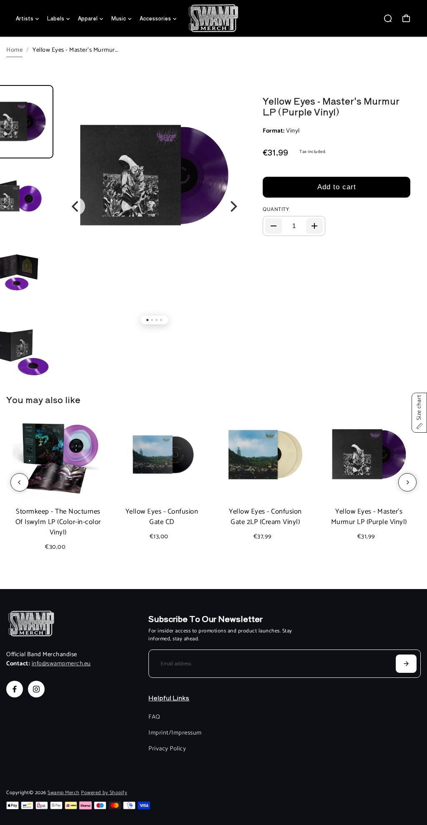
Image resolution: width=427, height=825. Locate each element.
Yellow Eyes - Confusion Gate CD (162, 517)
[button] (419, 413)
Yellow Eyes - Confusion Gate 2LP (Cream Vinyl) (265, 517)
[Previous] (76, 206)
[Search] (387, 18)
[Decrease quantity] (273, 226)
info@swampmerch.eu (61, 664)
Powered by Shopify (104, 793)
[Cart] (406, 18)
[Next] (233, 206)
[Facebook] (14, 689)
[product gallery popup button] (230, 106)
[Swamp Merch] (213, 18)
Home (14, 50)
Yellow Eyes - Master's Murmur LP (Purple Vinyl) (331, 106)
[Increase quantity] (314, 226)
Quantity (276, 210)
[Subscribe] (406, 663)
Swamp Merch (64, 793)
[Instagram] (36, 689)
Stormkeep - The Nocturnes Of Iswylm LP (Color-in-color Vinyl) (58, 522)
